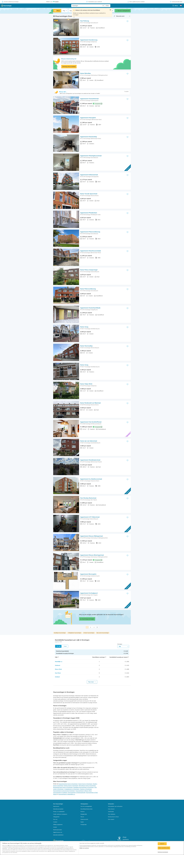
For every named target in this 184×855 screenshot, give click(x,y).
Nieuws (82, 816)
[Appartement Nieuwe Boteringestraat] (66, 561)
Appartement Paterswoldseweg (90, 232)
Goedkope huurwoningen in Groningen (83, 787)
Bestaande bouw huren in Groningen (63, 787)
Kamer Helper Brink (86, 384)
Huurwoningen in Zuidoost (60, 792)
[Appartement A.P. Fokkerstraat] (66, 523)
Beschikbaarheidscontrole (86, 809)
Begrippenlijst (84, 814)
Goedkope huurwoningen (60, 632)
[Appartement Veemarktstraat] (66, 105)
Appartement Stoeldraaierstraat (90, 460)
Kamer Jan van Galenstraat (88, 441)
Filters (58, 10)
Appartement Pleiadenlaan (88, 213)
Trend (65, 646)
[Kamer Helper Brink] (66, 390)
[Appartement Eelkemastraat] (66, 181)
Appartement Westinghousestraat (91, 156)
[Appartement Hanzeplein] (66, 124)
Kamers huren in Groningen (71, 785)
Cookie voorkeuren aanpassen (60, 814)
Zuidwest (57, 665)
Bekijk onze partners (84, 848)
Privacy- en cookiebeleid (58, 811)
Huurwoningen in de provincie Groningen (64, 790)
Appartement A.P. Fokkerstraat (90, 517)
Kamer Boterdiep (85, 73)
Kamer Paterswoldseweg (88, 289)
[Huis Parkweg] (66, 27)
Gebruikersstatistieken (58, 835)
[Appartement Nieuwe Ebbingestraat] (66, 542)
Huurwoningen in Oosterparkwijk (76, 792)
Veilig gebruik (56, 816)
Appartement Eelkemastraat (89, 175)
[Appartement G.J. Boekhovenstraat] (66, 485)
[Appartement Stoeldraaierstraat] (66, 466)
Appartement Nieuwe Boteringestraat (92, 555)
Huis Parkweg (84, 21)
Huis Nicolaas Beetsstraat (88, 498)
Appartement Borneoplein (88, 574)
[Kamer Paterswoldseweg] (66, 295)
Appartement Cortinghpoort (89, 593)
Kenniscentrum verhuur (113, 816)
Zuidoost (57, 677)
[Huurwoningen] (6, 5)
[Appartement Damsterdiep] (66, 143)
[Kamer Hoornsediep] (66, 352)
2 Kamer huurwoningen (88, 632)
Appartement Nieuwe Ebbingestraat (91, 536)
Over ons (55, 819)
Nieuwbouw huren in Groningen (87, 785)
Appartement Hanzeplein (88, 117)
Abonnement (56, 806)
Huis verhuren (111, 809)
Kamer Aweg (84, 327)
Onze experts (111, 819)
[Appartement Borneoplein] (66, 580)
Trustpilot (126, 91)
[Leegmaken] (103, 5)
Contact (55, 827)
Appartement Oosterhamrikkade (90, 308)
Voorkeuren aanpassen (163, 852)
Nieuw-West (58, 669)
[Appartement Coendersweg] (66, 46)
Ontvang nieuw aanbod (68, 66)
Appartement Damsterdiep (88, 137)
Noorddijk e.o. (58, 661)
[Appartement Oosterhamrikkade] (66, 314)
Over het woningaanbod (86, 806)
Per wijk (59, 646)
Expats (82, 822)
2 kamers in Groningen (86, 789)
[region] (92, 848)
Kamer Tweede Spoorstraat (88, 194)
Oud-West (58, 673)
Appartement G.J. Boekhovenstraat (91, 479)
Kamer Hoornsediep (86, 346)
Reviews (83, 811)
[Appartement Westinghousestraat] (66, 162)
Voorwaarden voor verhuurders (115, 806)
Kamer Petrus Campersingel (88, 270)
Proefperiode (84, 824)
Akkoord (162, 843)
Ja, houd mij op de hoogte (87, 619)
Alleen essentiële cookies (163, 847)
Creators (55, 822)
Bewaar (124, 10)
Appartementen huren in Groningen (68, 784)
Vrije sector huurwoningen (103, 632)
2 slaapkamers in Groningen (71, 789)
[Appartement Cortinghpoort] (66, 599)
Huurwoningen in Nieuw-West (83, 790)
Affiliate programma (57, 824)
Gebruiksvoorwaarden (58, 809)
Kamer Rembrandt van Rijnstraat (90, 403)
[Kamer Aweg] (66, 333)
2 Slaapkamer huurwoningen (74, 632)
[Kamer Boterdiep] (66, 79)
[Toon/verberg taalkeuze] (180, 5)
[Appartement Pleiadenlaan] (66, 219)
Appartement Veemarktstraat (89, 98)
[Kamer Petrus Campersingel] (66, 276)
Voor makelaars (111, 814)
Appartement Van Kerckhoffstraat (90, 422)
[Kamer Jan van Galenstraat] (66, 447)
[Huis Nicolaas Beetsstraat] (66, 504)
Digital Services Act (57, 832)
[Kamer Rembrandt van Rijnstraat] (66, 409)
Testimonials (111, 811)
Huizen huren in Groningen (85, 784)
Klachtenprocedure (57, 829)
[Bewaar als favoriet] (127, 21)
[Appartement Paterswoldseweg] (66, 238)
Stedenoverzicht (84, 819)
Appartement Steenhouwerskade (90, 251)
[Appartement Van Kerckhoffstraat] (66, 428)
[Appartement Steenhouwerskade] (66, 257)
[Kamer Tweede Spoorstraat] (66, 200)
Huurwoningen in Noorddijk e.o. (66, 794)
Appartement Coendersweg (88, 40)
